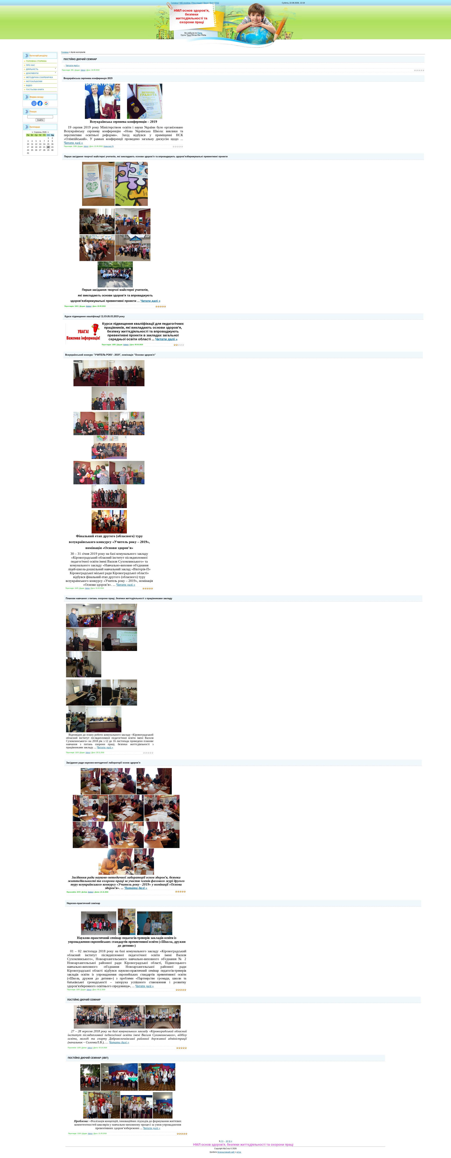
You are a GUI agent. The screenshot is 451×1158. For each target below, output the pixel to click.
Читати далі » (72, 65)
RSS (217, 3)
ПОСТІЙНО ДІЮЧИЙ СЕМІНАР (80, 59)
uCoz (239, 1152)
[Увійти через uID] (34, 103)
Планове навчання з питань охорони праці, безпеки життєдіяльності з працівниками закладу (119, 598)
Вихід (205, 3)
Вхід (212, 3)
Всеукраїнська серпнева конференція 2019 (88, 78)
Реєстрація (197, 3)
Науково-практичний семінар (83, 903)
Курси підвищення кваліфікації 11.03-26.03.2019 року (95, 316)
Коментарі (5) (109, 146)
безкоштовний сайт (226, 1152)
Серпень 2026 (40, 132)
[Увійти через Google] (46, 103)
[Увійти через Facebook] (40, 103)
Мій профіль (185, 3)
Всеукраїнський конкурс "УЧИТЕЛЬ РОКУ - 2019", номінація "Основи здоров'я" (110, 354)
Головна (174, 3)
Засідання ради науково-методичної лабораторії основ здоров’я (103, 762)
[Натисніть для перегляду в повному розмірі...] (102, 118)
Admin (83, 70)
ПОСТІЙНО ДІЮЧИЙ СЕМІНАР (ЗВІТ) (88, 1058)
